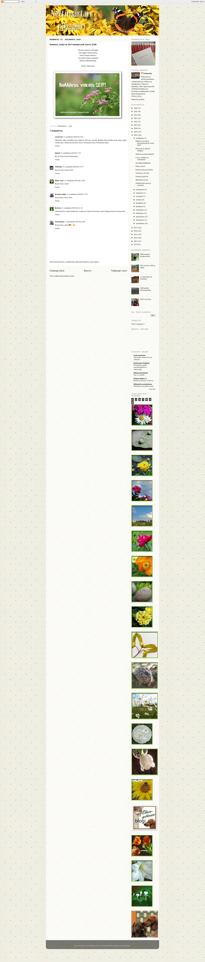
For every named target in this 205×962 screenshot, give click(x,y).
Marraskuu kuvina (142, 180)
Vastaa (57, 146)
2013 (136, 241)
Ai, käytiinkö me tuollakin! (146, 278)
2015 (136, 234)
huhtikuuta (140, 213)
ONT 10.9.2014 (145, 299)
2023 (136, 118)
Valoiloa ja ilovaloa (142, 173)
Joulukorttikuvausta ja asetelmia (143, 184)
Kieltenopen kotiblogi (141, 363)
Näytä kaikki (152, 389)
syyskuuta (139, 196)
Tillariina (58, 166)
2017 (136, 227)
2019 (136, 132)
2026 (136, 108)
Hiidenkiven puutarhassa (143, 384)
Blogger (127, 945)
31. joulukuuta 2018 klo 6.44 (73, 137)
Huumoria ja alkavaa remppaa (143, 149)
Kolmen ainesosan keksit (144, 169)
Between (58, 208)
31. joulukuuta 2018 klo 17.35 (77, 194)
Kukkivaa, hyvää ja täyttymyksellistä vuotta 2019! (145, 143)
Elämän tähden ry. (140, 378)
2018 (136, 135)
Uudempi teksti (57, 270)
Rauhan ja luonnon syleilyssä (143, 380)
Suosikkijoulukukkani (143, 163)
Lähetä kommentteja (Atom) (64, 276)
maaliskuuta (140, 216)
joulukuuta (140, 138)
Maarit (57, 153)
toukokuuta (140, 210)
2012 (136, 244)
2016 (136, 231)
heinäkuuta (140, 203)
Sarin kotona (59, 221)
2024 (136, 115)
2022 (136, 121)
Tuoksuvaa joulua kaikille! (145, 154)
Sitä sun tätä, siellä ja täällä (147, 266)
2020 (136, 128)
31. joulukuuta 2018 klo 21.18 (72, 208)
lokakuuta (139, 193)
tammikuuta (140, 223)
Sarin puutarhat (139, 355)
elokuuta (139, 199)
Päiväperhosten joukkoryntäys (144, 386)
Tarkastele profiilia (137, 99)
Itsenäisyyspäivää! (142, 176)
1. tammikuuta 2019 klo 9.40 (75, 221)
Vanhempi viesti (119, 270)
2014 (136, 238)
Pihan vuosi (59, 180)
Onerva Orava (140, 166)
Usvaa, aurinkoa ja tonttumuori (142, 158)
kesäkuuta (139, 206)
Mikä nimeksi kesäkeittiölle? (145, 255)
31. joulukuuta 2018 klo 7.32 (71, 153)
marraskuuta (140, 189)
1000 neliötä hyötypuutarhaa (145, 289)
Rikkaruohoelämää (141, 373)
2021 (136, 125)
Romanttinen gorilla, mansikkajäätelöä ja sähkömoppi (140, 367)
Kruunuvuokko (60, 194)
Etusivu (87, 270)
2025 (136, 111)
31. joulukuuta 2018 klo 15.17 (73, 166)
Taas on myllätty (139, 375)
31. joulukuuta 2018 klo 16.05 (74, 180)
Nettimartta (147, 73)
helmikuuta (140, 220)
